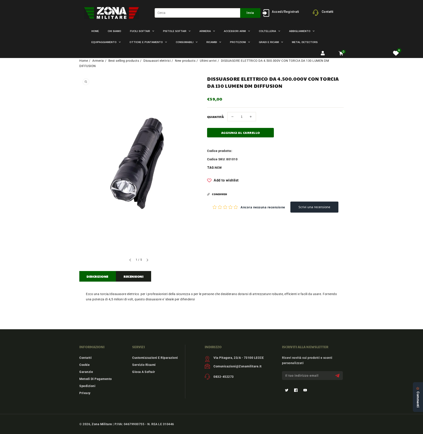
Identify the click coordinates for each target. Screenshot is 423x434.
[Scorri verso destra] (147, 260)
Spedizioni (87, 386)
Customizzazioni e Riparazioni (155, 357)
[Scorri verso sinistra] (130, 260)
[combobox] (207, 13)
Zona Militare (102, 424)
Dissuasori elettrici (157, 60)
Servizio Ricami (144, 365)
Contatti (85, 357)
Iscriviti (338, 375)
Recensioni (133, 276)
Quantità (215, 116)
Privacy (85, 393)
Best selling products (123, 60)
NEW (218, 167)
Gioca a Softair (143, 372)
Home (83, 60)
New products (185, 60)
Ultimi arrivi (208, 60)
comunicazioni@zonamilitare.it (237, 366)
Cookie (84, 365)
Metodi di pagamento (95, 379)
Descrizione (97, 276)
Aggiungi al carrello (240, 132)
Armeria (98, 60)
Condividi (219, 194)
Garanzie (86, 372)
